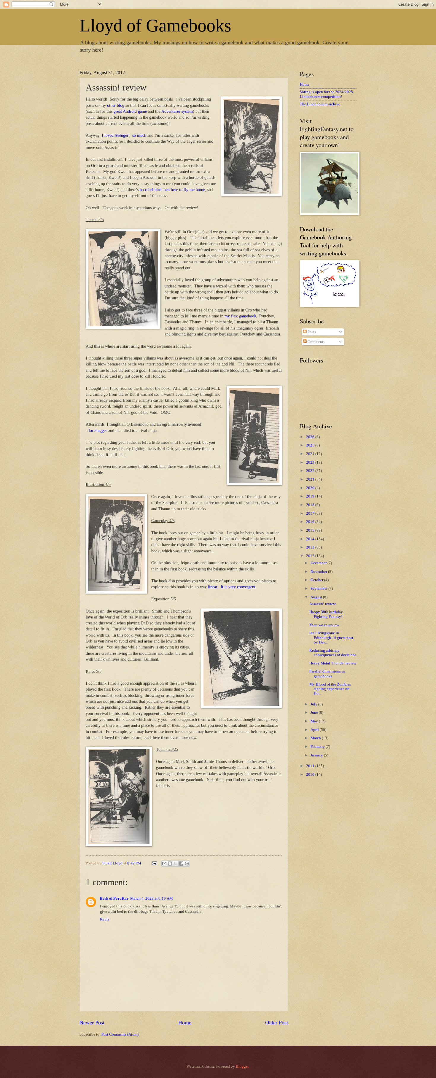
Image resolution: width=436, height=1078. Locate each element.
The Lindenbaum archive (320, 104)
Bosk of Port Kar (114, 898)
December (319, 563)
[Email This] (164, 863)
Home (184, 1022)
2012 (310, 556)
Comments (316, 342)
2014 (310, 539)
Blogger (242, 1066)
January (317, 755)
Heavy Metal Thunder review (332, 663)
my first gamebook (240, 316)
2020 (310, 488)
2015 (310, 530)
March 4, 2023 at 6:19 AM (151, 898)
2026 (310, 437)
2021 (310, 479)
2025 (310, 445)
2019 (310, 496)
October (317, 580)
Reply (105, 919)
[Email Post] (154, 863)
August (317, 597)
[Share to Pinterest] (187, 863)
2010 (310, 774)
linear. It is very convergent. (232, 587)
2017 (310, 513)
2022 (310, 471)
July (314, 704)
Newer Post (91, 1022)
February (318, 747)
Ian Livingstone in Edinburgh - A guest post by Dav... (331, 637)
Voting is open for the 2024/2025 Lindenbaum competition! (326, 94)
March (316, 738)
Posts (311, 332)
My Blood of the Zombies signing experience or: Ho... (330, 689)
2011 (310, 766)
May (315, 721)
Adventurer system (177, 111)
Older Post (276, 1022)
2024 (310, 454)
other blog (115, 105)
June (315, 712)
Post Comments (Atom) (120, 1034)
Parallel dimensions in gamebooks (327, 673)
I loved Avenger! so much (124, 135)
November (319, 572)
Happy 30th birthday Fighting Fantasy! (326, 614)
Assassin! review (322, 604)
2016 (310, 522)
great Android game (130, 111)
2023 (310, 462)
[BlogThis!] (170, 863)
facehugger (97, 430)
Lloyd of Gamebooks (155, 25)
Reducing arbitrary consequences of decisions (332, 652)
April (315, 730)
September (319, 588)
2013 (310, 547)
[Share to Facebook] (181, 863)
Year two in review (324, 625)
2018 (310, 505)
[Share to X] (176, 863)
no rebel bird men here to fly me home (172, 189)
